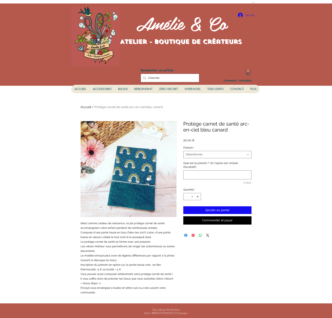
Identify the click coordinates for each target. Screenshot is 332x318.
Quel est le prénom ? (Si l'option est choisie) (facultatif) (210, 164)
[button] (254, 2)
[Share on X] (207, 235)
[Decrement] (186, 196)
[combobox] (217, 154)
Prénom (189, 147)
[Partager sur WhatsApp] (200, 235)
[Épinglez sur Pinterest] (193, 235)
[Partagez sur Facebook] (185, 235)
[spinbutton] (192, 196)
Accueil (86, 107)
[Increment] (198, 196)
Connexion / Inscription (238, 80)
